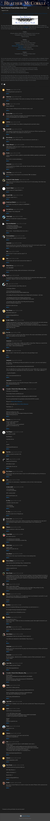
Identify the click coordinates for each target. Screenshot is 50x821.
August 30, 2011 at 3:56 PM (32, 673)
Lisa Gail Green (9, 209)
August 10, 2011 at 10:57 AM (16, 452)
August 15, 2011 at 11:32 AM (16, 511)
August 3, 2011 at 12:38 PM (17, 164)
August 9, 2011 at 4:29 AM (15, 419)
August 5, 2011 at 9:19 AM (14, 275)
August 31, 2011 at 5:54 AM (15, 685)
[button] (48, 8)
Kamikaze (8, 605)
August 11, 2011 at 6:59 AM (18, 471)
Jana (7, 741)
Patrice (7, 726)
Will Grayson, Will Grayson (18, 46)
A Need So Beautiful (21, 49)
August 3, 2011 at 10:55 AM (18, 137)
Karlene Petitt (9, 113)
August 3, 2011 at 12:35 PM (15, 153)
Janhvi (7, 708)
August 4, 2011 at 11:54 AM (21, 223)
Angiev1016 (8, 701)
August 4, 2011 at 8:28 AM (21, 202)
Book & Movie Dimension (16, 401)
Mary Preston (9, 310)
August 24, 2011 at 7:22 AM (16, 604)
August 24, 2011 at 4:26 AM (16, 593)
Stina (7, 258)
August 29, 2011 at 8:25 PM (17, 646)
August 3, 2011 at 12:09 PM (19, 144)
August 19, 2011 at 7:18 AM (17, 545)
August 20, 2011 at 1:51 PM (19, 560)
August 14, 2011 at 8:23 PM (18, 487)
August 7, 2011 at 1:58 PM (15, 332)
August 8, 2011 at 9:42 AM (16, 350)
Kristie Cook (9, 518)
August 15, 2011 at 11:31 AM (16, 500)
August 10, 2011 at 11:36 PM (15, 459)
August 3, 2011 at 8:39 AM (15, 103)
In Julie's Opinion (10, 320)
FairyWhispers (9, 431)
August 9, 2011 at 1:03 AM (31, 388)
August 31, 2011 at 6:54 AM (17, 701)
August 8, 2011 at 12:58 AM (17, 340)
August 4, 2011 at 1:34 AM (24, 179)
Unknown (8, 89)
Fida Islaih (8, 350)
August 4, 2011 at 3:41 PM (19, 235)
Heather (8, 104)
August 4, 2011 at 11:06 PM (14, 251)
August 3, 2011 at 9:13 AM (15, 122)
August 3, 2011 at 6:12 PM (16, 172)
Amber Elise (9, 663)
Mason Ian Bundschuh (11, 223)
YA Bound (26, 27)
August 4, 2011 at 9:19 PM (16, 243)
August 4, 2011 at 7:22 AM (18, 195)
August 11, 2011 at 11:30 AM (14, 479)
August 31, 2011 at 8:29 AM (14, 741)
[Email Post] (4, 84)
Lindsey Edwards (10, 144)
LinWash (8, 122)
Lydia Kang (8, 172)
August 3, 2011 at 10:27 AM (17, 129)
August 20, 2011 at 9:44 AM (17, 553)
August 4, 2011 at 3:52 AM (19, 188)
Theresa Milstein (9, 560)
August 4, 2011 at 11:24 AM (17, 216)
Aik (7, 283)
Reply (7, 93)
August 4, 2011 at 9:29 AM (18, 209)
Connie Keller (9, 534)
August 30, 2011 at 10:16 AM (17, 663)
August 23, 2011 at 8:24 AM (15, 584)
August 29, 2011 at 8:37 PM (17, 654)
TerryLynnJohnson (10, 236)
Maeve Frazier (9, 573)
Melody (7, 685)
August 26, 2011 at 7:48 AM (17, 627)
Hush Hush (21, 47)
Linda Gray (8, 96)
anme (7, 479)
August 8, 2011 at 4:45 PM (16, 380)
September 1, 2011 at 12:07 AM (18, 765)
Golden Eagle (9, 216)
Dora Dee (8, 332)
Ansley (7, 584)
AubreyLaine (9, 545)
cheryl (7, 275)
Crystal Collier (9, 195)
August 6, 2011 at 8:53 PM (13, 283)
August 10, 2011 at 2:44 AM (18, 431)
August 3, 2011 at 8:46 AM (17, 113)
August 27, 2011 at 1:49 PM (18, 634)
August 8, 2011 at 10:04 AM (17, 360)
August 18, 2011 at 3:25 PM (16, 527)
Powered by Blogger (26, 816)
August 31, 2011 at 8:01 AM (15, 726)
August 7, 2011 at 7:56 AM (19, 320)
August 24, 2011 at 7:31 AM (16, 617)
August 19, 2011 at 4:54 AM (18, 534)
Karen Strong (9, 137)
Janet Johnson (9, 634)
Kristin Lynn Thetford (11, 202)
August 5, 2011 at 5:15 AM (13, 258)
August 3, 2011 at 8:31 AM (16, 96)
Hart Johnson (9, 471)
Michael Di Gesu (9, 265)
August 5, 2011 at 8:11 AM (18, 265)
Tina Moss (8, 452)
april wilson (8, 627)
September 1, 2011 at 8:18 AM (15, 782)
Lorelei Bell (8, 129)
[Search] (48, 3)
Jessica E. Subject (10, 188)
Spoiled (17, 44)
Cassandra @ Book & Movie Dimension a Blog (16, 389)
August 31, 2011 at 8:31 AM (16, 758)
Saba (7, 251)
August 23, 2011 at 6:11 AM (18, 573)
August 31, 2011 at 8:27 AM (16, 733)
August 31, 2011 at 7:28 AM (15, 708)
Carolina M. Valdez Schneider (12, 179)
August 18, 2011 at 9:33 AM (17, 518)
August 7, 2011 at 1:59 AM (17, 310)
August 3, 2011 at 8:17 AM (15, 89)
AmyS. (7, 459)
